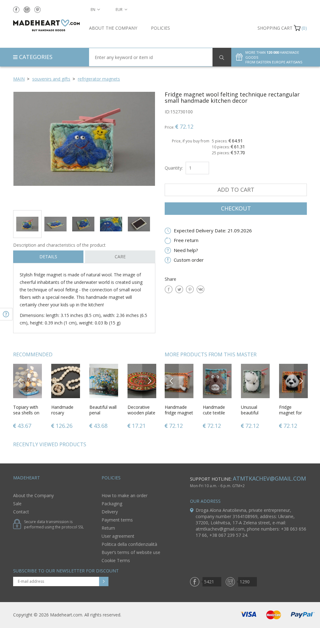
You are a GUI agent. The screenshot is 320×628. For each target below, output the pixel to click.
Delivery (110, 512)
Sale (17, 504)
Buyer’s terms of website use (131, 552)
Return (108, 528)
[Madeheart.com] (46, 25)
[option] (84, 148)
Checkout (236, 208)
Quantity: (174, 168)
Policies (160, 28)
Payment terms (117, 520)
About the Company (113, 28)
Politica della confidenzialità (129, 544)
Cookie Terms (116, 560)
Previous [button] (20, 381)
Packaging (112, 504)
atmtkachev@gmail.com (269, 478)
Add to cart (236, 189)
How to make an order (125, 495)
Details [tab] (48, 257)
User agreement (118, 536)
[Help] (6, 314)
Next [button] (149, 381)
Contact (21, 512)
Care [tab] (120, 257)
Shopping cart (275, 28)
